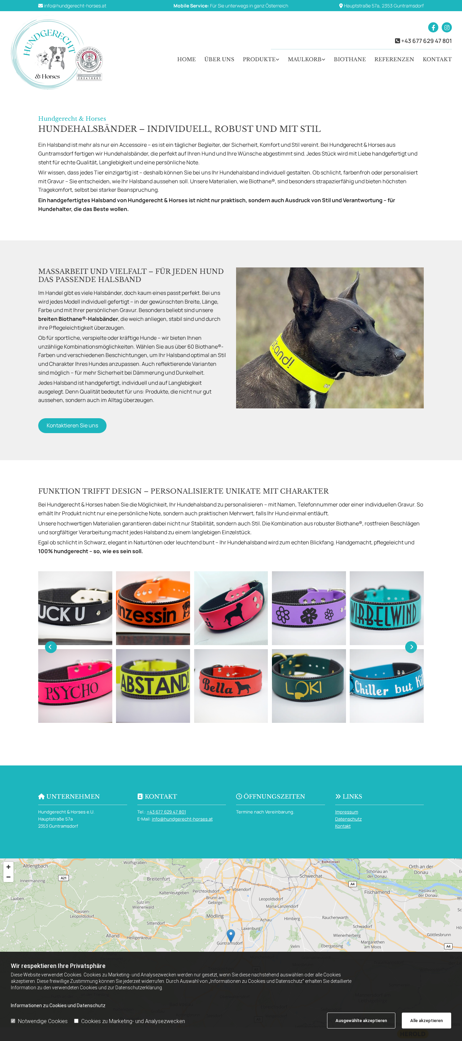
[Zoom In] (8, 867)
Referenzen (394, 59)
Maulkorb (305, 59)
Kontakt (437, 59)
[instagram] (447, 27)
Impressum (346, 812)
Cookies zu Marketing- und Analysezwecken (133, 1021)
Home (186, 59)
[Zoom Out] (8, 877)
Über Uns (219, 59)
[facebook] (433, 27)
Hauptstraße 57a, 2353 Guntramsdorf (384, 5)
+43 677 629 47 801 (426, 41)
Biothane (350, 59)
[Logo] (61, 52)
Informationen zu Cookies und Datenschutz (58, 1005)
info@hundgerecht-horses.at (75, 5)
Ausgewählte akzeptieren (361, 1020)
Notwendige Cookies (43, 1021)
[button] (72, 425)
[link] (256, 59)
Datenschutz (348, 819)
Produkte (259, 59)
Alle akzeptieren (426, 1020)
